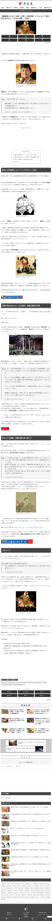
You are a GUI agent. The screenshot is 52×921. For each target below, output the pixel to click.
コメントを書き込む (26, 762)
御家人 (40, 682)
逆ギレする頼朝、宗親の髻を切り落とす (24, 159)
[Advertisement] (26, 47)
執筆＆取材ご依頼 (42, 912)
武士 (3, 684)
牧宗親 (16, 684)
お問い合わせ (9, 914)
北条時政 (19, 682)
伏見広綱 (8, 682)
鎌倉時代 (16, 679)
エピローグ (17, 161)
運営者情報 (26, 914)
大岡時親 (35, 682)
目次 (24, 151)
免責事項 (26, 916)
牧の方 (12, 684)
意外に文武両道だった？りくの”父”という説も (25, 154)
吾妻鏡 (24, 682)
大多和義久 (30, 682)
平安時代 (10, 679)
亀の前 (4, 682)
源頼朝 (7, 684)
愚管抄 (45, 682)
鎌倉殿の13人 (22, 684)
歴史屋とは (9, 912)
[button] (49, 798)
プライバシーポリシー (42, 914)
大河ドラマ (5, 679)
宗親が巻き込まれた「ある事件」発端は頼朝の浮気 (26, 157)
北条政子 (14, 682)
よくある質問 (26, 912)
